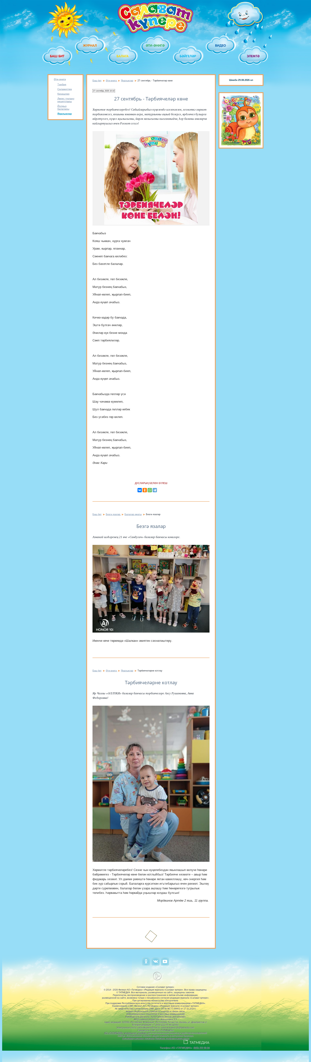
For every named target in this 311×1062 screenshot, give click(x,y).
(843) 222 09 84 (201, 1047)
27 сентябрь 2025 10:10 (103, 91)
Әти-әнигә (60, 79)
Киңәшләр (63, 93)
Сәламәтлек (64, 89)
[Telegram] (155, 490)
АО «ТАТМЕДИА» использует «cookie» (125, 1033)
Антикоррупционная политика (138, 1038)
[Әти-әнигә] (155, 45)
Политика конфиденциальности (172, 1038)
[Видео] (220, 45)
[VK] (156, 964)
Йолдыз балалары (63, 107)
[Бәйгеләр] (188, 56)
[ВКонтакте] (140, 490)
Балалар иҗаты (133, 514)
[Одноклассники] (145, 490)
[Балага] (123, 56)
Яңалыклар (64, 113)
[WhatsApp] (150, 490)
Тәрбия (61, 84)
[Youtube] (165, 964)
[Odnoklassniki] (146, 964)
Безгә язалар (113, 514)
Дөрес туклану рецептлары (65, 100)
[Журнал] (90, 45)
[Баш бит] (57, 56)
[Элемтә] (253, 56)
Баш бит (97, 80)
